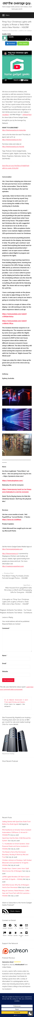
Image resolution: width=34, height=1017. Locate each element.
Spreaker (16, 935)
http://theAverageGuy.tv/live (11, 140)
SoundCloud (21, 936)
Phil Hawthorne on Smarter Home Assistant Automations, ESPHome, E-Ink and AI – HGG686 (16, 832)
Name (4, 655)
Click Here (15, 911)
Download (12, 43)
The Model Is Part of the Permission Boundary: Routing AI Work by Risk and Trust (15, 854)
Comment (6, 628)
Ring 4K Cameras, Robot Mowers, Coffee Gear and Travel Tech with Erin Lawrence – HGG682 (16, 893)
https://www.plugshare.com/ (12, 480)
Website (5, 671)
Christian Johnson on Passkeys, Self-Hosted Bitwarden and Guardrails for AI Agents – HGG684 (16, 862)
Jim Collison (28, 30)
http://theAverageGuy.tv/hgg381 (13, 146)
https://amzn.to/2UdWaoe (11, 519)
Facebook (10, 928)
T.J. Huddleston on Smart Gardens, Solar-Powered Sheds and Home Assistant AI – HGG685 (16, 846)
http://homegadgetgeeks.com (12, 549)
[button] (30, 1013)
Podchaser (10, 935)
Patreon (5, 935)
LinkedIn (5, 928)
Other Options (23, 43)
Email (4, 663)
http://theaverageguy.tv (10, 553)
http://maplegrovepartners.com (13, 566)
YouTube (21, 928)
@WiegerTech (26, 114)
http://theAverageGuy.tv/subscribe (14, 130)
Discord (26, 935)
